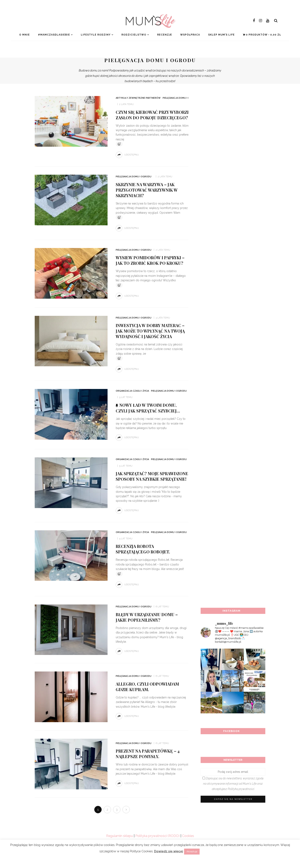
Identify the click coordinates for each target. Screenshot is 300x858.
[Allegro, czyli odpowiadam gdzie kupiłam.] (71, 696)
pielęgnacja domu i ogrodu (180, 98)
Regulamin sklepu (119, 836)
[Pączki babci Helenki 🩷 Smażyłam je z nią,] (254, 659)
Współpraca (190, 34)
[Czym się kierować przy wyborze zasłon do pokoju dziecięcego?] (71, 121)
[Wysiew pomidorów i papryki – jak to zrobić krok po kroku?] (71, 273)
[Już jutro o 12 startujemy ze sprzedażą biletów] (254, 681)
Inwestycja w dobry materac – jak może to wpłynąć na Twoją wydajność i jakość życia (150, 331)
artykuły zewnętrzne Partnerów (138, 98)
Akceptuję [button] (192, 851)
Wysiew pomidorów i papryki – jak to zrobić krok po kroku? (150, 260)
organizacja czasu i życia (132, 391)
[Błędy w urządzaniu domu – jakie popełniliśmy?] (71, 629)
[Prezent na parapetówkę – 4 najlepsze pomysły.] (71, 764)
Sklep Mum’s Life (221, 34)
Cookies (188, 836)
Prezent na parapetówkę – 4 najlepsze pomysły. (148, 753)
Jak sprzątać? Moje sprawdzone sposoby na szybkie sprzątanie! (152, 476)
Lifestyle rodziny (96, 34)
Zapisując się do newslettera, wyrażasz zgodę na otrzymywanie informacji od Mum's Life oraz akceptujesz (233, 784)
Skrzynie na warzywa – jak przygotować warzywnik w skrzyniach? (147, 190)
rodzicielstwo (133, 34)
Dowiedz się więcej (168, 851)
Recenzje (164, 34)
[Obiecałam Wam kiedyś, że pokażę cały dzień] (233, 659)
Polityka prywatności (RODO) (157, 836)
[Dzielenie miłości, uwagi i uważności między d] (254, 702)
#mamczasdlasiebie (54, 34)
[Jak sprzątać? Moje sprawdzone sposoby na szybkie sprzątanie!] (71, 482)
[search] (276, 20)
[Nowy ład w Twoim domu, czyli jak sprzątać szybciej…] (71, 414)
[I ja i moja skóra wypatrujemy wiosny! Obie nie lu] (233, 681)
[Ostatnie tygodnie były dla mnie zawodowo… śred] (211, 681)
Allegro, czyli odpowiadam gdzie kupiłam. (147, 686)
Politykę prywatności (241, 789)
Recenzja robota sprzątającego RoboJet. (143, 548)
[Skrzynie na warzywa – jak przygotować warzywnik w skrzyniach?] (71, 200)
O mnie (24, 34)
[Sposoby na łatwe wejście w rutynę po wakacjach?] (233, 702)
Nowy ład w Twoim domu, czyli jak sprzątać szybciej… (148, 407)
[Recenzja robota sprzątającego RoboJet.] (71, 555)
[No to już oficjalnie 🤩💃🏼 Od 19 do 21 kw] (211, 702)
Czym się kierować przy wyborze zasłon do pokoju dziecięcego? (153, 114)
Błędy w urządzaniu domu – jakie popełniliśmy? (147, 617)
